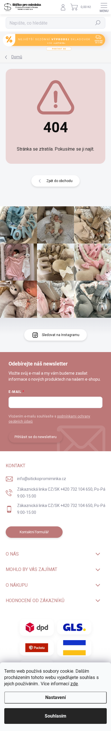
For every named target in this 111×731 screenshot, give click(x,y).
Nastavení (55, 697)
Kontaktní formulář (34, 532)
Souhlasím (55, 716)
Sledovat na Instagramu (60, 335)
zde (74, 683)
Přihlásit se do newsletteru (36, 437)
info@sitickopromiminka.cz (41, 478)
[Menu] (104, 7)
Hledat (98, 23)
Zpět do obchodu (59, 181)
